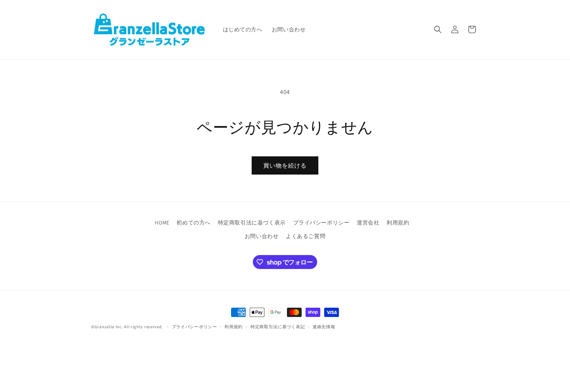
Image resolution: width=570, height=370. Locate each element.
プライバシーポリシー (321, 222)
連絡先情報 (324, 326)
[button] (437, 29)
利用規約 (398, 222)
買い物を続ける (285, 165)
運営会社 (368, 222)
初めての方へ (193, 222)
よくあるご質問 (305, 236)
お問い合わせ (262, 236)
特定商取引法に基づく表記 (277, 326)
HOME (162, 222)
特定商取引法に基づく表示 (252, 222)
